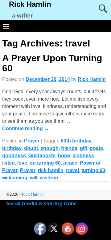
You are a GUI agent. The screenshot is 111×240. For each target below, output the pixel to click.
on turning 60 (45, 163)
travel (72, 170)
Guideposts (42, 155)
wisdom (49, 177)
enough (49, 148)
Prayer (31, 140)
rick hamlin (51, 170)
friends (69, 148)
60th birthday (76, 140)
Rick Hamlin (30, 4)
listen (8, 163)
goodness (14, 155)
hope (64, 155)
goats (96, 148)
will (33, 177)
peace (70, 163)
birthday (12, 148)
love (22, 163)
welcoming (14, 177)
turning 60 (93, 170)
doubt (31, 148)
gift (83, 148)
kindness (83, 155)
